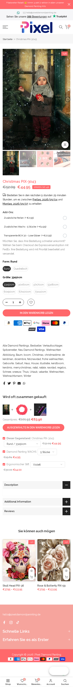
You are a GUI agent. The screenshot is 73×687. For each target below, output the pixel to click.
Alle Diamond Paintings (16, 345)
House (35, 363)
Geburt (19, 363)
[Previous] (5, 99)
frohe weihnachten (52, 359)
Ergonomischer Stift (18, 464)
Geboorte (8, 363)
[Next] (67, 99)
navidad (51, 367)
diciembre (20, 359)
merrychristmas (22, 367)
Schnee (7, 371)
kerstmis (7, 367)
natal (35, 367)
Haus (27, 363)
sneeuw (16, 371)
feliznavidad (34, 359)
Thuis (26, 371)
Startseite (7, 39)
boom (27, 354)
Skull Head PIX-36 (13, 585)
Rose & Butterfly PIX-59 (51, 585)
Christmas (37, 354)
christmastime (53, 354)
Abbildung (9, 354)
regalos (61, 367)
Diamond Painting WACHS (21, 451)
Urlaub (34, 371)
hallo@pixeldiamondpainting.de (41, 12)
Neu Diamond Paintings (31, 349)
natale (42, 367)
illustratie (45, 363)
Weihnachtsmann (12, 375)
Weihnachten (53, 349)
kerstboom (57, 363)
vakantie (43, 371)
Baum (19, 354)
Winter (27, 375)
